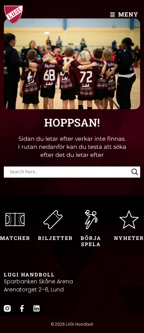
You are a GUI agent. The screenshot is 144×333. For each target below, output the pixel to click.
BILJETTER (55, 238)
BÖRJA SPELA (91, 241)
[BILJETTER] (53, 219)
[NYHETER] (129, 219)
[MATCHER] (15, 219)
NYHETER (129, 238)
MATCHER (15, 238)
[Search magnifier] (134, 171)
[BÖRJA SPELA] (91, 219)
